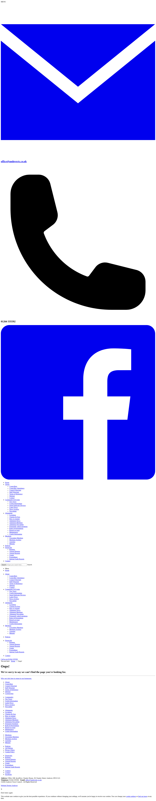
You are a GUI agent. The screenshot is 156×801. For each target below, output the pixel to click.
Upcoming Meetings (16, 538)
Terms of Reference (15, 494)
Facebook (8, 774)
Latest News (13, 507)
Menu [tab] (7, 568)
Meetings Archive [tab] (15, 629)
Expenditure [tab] (13, 650)
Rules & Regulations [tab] (16, 618)
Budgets (12, 549)
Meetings (8, 536)
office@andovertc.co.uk (33, 780)
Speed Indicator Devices (17, 505)
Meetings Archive (15, 540)
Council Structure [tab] (15, 580)
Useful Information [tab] (15, 593)
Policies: (8, 746)
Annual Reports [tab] (14, 646)
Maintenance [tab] (13, 622)
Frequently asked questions (18, 526)
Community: (9, 697)
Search (29, 565)
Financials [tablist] (8, 640)
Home (7, 482)
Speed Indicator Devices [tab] (17, 595)
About (7, 484)
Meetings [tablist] (8, 626)
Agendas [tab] (12, 631)
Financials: (8, 755)
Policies (7, 546)
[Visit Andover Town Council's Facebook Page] (78, 479)
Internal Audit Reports (16, 559)
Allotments (8, 513)
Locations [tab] (12, 605)
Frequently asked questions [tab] (18, 616)
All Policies (9, 748)
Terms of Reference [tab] (15, 583)
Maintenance (13, 532)
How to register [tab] (14, 608)
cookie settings (131, 796)
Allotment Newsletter (16, 525)
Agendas (12, 542)
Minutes (12, 544)
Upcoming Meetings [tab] (16, 627)
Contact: (8, 771)
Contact (12, 498)
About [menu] (7, 574)
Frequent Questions (11, 724)
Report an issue (14, 530)
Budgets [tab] (12, 642)
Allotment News (14, 521)
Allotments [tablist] (8, 603)
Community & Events (12, 500)
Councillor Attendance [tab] (16, 578)
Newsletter (13, 511)
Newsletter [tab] (13, 601)
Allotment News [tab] (14, 610)
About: (7, 682)
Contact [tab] (12, 587)
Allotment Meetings (16, 523)
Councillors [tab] (13, 576)
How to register (14, 519)
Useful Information (15, 504)
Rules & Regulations (16, 528)
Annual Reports (14, 553)
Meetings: (8, 735)
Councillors (13, 486)
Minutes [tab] (12, 633)
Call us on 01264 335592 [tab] (9, 659)
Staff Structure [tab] (14, 582)
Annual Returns (14, 551)
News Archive (14, 509)
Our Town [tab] (12, 591)
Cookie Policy (10, 752)
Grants (11, 555)
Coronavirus (9, 693)
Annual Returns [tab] (14, 644)
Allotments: (9, 710)
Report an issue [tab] (14, 620)
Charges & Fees (14, 517)
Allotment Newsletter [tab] (16, 614)
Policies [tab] (7, 637)
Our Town (12, 502)
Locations (12, 515)
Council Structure (15, 490)
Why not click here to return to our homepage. (16, 678)
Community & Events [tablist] (12, 589)
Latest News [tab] (13, 597)
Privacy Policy (10, 750)
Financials (8, 547)
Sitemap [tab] (12, 585)
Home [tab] (7, 570)
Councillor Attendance (16, 488)
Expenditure (13, 557)
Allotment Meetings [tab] (16, 612)
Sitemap (12, 496)
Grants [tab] (11, 648)
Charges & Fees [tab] (14, 606)
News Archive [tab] (14, 599)
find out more (142, 796)
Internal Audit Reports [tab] (16, 652)
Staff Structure (14, 492)
